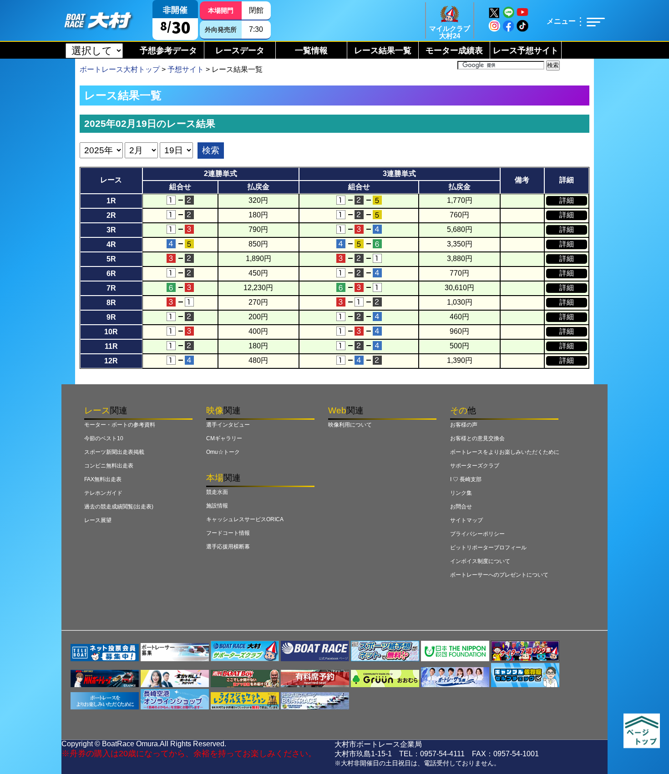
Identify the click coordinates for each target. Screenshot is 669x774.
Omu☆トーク (223, 452)
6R (111, 273)
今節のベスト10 (103, 438)
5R (111, 259)
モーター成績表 (454, 50)
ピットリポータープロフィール (488, 547)
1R (111, 201)
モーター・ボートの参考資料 (119, 425)
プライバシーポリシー (477, 534)
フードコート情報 (228, 533)
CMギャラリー (224, 438)
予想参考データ (168, 50)
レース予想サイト (525, 50)
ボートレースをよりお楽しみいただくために (504, 452)
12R (111, 361)
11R (111, 346)
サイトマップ (466, 520)
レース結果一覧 (382, 50)
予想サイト (185, 69)
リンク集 (461, 493)
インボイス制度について (480, 561)
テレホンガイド (103, 493)
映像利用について (350, 425)
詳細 (566, 200)
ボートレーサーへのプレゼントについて (499, 575)
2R (111, 215)
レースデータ (239, 50)
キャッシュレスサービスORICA (245, 519)
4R (111, 244)
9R (111, 317)
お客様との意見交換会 (477, 438)
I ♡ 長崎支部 (465, 479)
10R (111, 332)
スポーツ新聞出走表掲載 (114, 452)
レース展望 (98, 520)
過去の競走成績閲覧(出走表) (118, 506)
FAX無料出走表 (103, 479)
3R (111, 230)
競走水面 (217, 492)
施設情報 (217, 506)
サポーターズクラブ (474, 465)
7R (111, 288)
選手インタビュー (228, 425)
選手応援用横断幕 (228, 546)
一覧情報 (311, 50)
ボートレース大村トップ (120, 69)
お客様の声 (463, 425)
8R (111, 303)
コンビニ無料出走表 (108, 465)
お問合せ (461, 506)
